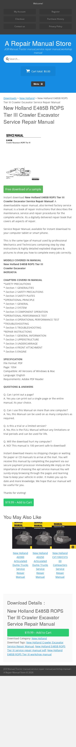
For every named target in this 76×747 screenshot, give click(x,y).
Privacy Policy (55, 26)
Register (56, 11)
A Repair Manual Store (38, 43)
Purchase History (55, 18)
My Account (19, 11)
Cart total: (40, 71)
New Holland (39, 638)
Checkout (19, 18)
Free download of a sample (23, 189)
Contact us (19, 26)
